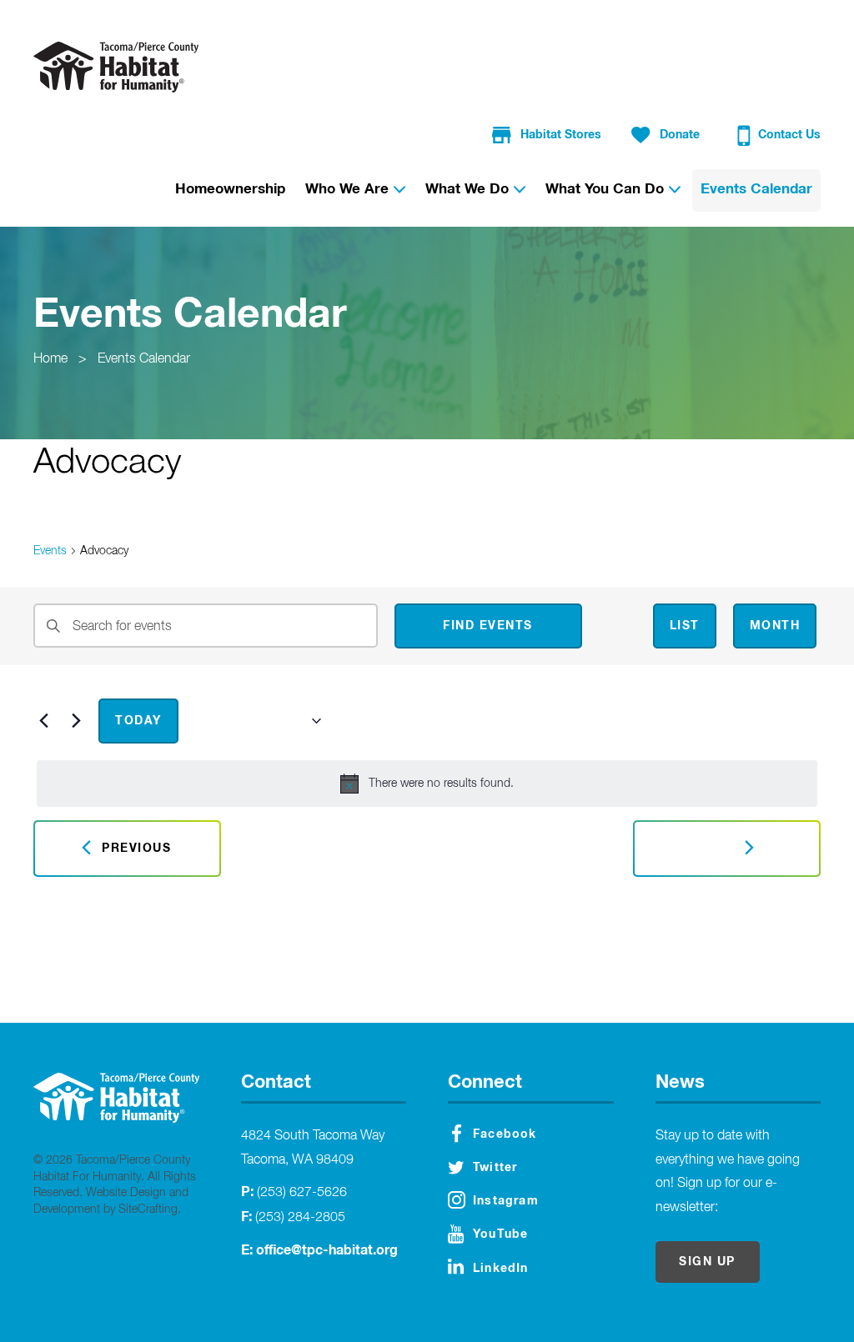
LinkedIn (501, 1268)
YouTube (500, 1234)
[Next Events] (76, 721)
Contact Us (789, 135)
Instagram (506, 1201)
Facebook (505, 1134)
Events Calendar (144, 359)
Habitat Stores (560, 135)
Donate (680, 135)
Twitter (495, 1168)
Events (50, 551)
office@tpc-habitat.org (327, 1250)
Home (50, 359)
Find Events (488, 626)
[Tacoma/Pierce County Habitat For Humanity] (115, 67)
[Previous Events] (43, 721)
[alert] (427, 783)
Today (138, 721)
